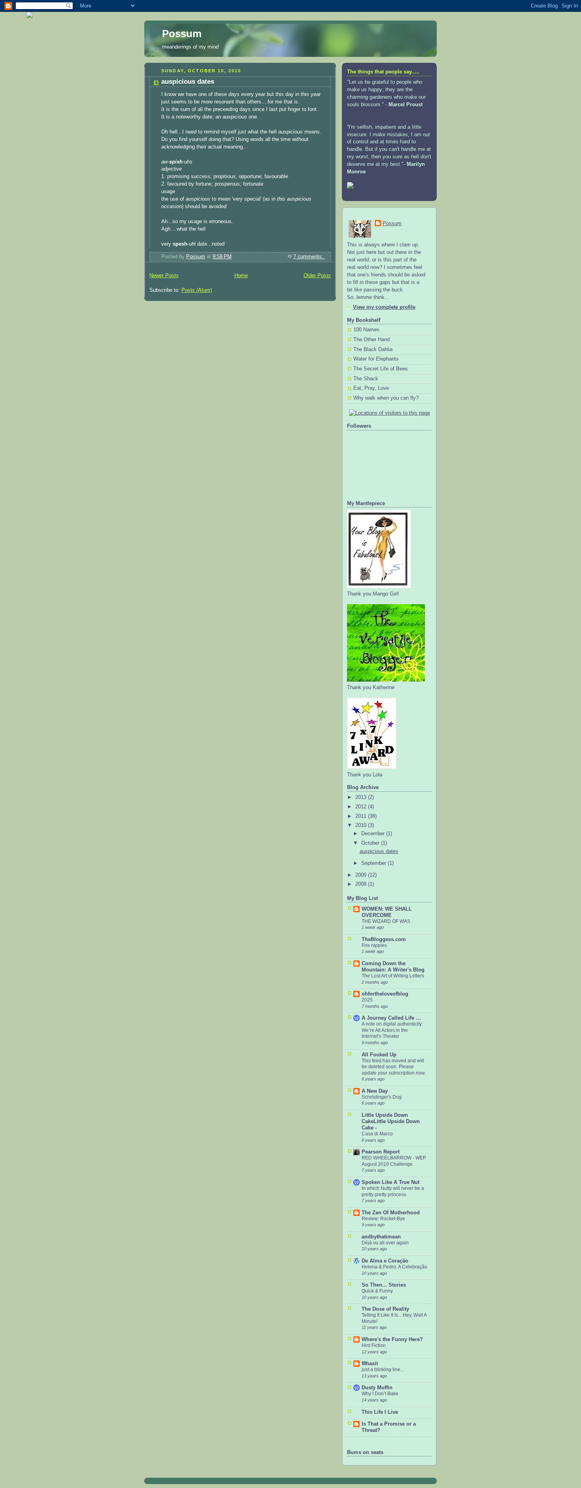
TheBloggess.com (384, 939)
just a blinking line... (383, 1369)
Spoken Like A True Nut (390, 1182)
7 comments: (309, 256)
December (373, 833)
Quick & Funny (377, 1291)
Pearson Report (381, 1152)
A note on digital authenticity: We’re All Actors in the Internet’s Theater (392, 1030)
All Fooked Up (379, 1055)
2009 (361, 875)
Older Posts (317, 275)
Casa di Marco (377, 1134)
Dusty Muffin (377, 1387)
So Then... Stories (384, 1285)
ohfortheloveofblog (385, 994)
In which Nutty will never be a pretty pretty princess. (393, 1191)
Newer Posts (164, 275)
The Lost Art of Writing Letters (393, 976)
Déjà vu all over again (385, 1243)
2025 (367, 1000)
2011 (361, 816)
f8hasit (370, 1363)
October (371, 843)
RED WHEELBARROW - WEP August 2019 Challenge (394, 1161)
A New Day (375, 1091)
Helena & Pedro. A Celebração (394, 1267)
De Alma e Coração (385, 1261)
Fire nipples (374, 945)
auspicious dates (187, 81)
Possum (182, 33)
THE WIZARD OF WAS (386, 921)
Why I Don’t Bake (380, 1393)
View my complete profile (384, 307)
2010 (361, 825)
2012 (361, 807)
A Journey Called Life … (391, 1018)
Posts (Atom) (196, 290)
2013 (361, 797)
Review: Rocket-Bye (383, 1218)
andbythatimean (381, 1237)
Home (241, 275)
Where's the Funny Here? (392, 1339)
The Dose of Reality (385, 1309)
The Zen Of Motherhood (391, 1213)
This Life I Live (380, 1412)
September (374, 863)
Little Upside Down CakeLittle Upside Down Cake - (391, 1121)
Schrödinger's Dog (382, 1097)
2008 (361, 884)
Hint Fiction (374, 1345)
